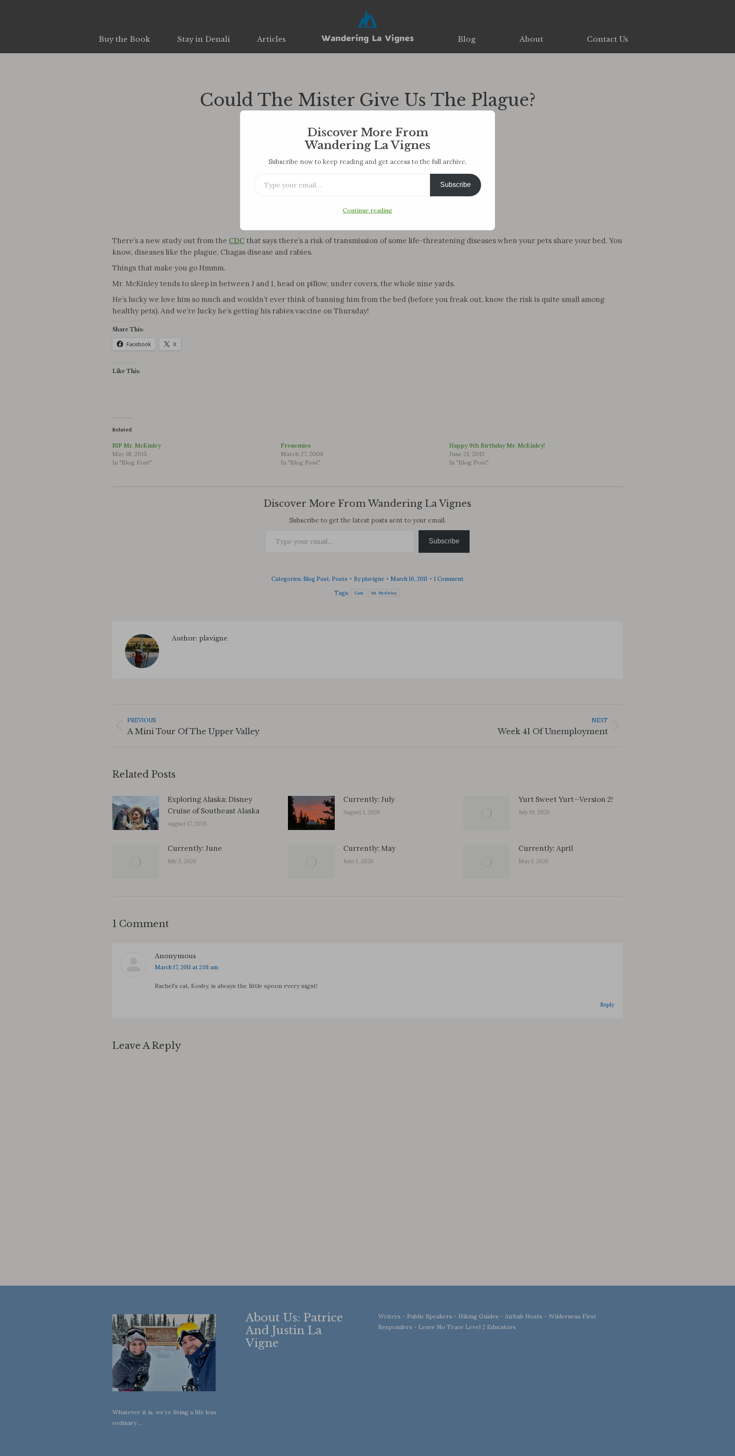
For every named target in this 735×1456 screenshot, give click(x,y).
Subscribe (455, 184)
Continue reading (367, 210)
